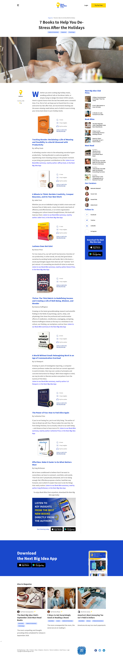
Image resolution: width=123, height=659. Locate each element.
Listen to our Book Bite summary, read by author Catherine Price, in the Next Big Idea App (54, 430)
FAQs (36, 650)
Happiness (63, 32)
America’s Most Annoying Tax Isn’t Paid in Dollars (90, 616)
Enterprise (40, 650)
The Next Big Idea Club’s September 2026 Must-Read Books (29, 617)
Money (88, 621)
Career (58, 621)
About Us (46, 650)
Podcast (31, 650)
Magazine (50, 18)
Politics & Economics (98, 621)
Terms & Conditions (54, 650)
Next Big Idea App (21, 650)
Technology (21, 626)
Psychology (71, 32)
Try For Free (98, 5)
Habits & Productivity (53, 32)
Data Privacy (63, 650)
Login (86, 5)
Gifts (27, 650)
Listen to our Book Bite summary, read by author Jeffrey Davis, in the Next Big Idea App (53, 162)
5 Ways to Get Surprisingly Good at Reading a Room (59, 616)
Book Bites (21, 623)
